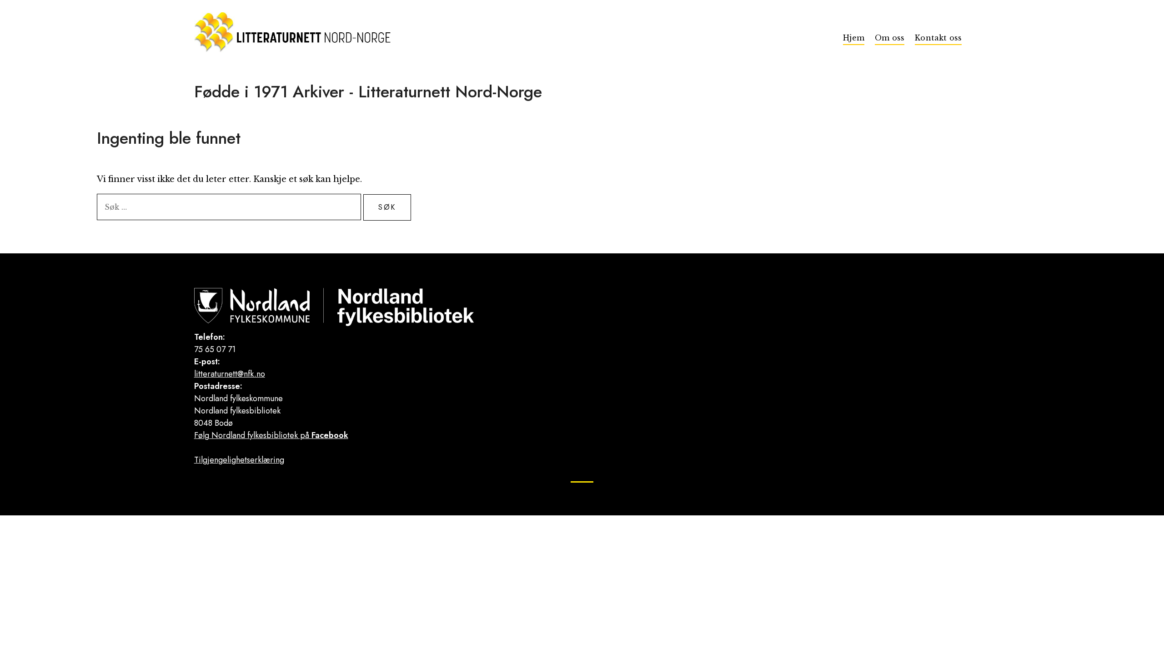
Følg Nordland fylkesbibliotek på (271, 435)
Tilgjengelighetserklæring (239, 460)
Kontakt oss (938, 37)
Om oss (889, 37)
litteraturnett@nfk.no (229, 374)
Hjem (853, 37)
